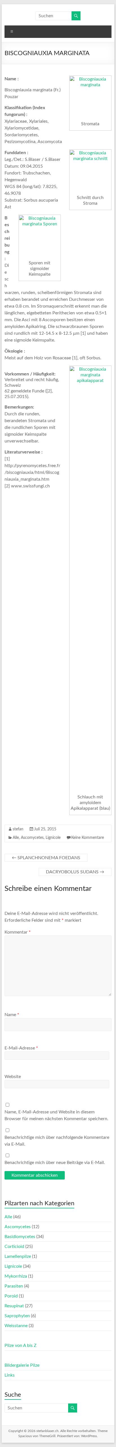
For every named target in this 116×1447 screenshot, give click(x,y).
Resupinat (14, 1306)
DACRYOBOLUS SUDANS (75, 872)
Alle (16, 838)
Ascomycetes (32, 838)
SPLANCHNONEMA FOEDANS (46, 858)
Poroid (11, 1296)
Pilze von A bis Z (21, 1345)
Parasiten (14, 1286)
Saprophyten (17, 1316)
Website (13, 1076)
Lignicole (53, 838)
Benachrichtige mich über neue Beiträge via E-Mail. (55, 1162)
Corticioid (14, 1246)
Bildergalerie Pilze (22, 1365)
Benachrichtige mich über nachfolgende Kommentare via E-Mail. (57, 1140)
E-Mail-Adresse (21, 1048)
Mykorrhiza (16, 1276)
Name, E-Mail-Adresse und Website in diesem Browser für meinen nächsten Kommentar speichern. (56, 1115)
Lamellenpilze (18, 1256)
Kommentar (18, 932)
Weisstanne (16, 1325)
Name (12, 1014)
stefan (18, 829)
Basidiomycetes (20, 1236)
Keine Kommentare (87, 838)
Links (10, 1375)
